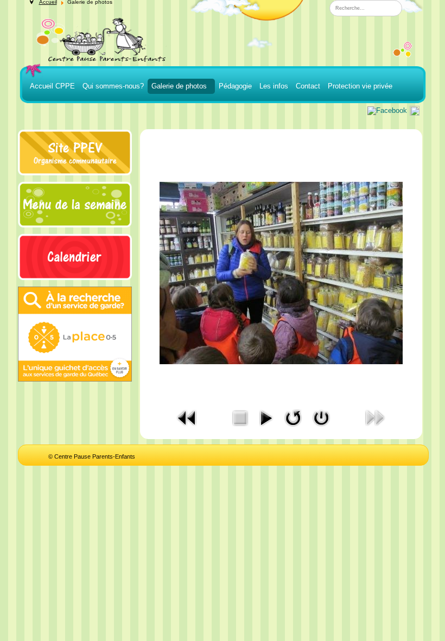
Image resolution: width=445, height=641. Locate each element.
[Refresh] (293, 417)
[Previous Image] (187, 417)
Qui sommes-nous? (113, 86)
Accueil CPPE (52, 86)
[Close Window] (321, 417)
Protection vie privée (360, 86)
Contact (308, 86)
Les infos (273, 86)
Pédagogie (235, 86)
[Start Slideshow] (266, 417)
